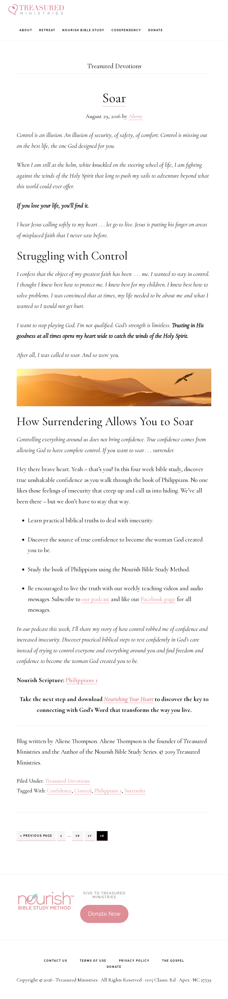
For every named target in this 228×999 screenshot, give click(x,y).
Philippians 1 (82, 680)
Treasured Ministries (36, 10)
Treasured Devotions (67, 781)
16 (79, 835)
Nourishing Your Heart (128, 699)
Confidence (59, 790)
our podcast (95, 599)
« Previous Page (36, 837)
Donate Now (104, 913)
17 (91, 835)
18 (104, 835)
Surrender (135, 790)
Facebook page (158, 599)
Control (82, 790)
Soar (114, 98)
